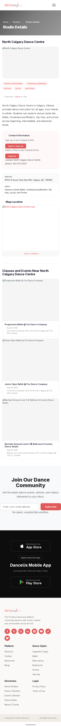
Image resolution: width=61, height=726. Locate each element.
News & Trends (12, 704)
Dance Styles (11, 700)
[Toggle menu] (53, 5)
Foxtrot (35, 670)
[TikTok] (48, 631)
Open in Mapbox (31, 253)
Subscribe (50, 506)
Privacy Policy (39, 686)
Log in (17, 96)
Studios (16, 22)
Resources (10, 660)
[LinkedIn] (27, 631)
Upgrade (12, 156)
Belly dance (38, 660)
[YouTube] (41, 631)
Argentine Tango (40, 651)
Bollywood (37, 665)
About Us (9, 651)
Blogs (7, 665)
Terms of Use (38, 691)
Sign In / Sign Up (15, 146)
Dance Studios (11, 686)
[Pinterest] (34, 631)
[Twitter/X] (14, 631)
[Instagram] (21, 631)
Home (6, 22)
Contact (8, 656)
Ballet (35, 656)
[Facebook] (7, 631)
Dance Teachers (12, 691)
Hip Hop (36, 674)
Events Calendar (12, 695)
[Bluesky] (7, 638)
